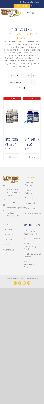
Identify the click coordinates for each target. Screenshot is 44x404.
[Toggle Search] (33, 13)
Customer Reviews (29, 183)
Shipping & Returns (29, 191)
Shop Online (30, 177)
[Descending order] (33, 75)
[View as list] (24, 88)
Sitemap (8, 239)
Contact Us (9, 250)
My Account (30, 208)
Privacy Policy (31, 203)
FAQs (7, 244)
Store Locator (31, 198)
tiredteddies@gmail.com (13, 208)
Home (7, 224)
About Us (9, 229)
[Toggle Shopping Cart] (28, 13)
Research (9, 234)
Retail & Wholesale (33, 213)
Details (13, 157)
